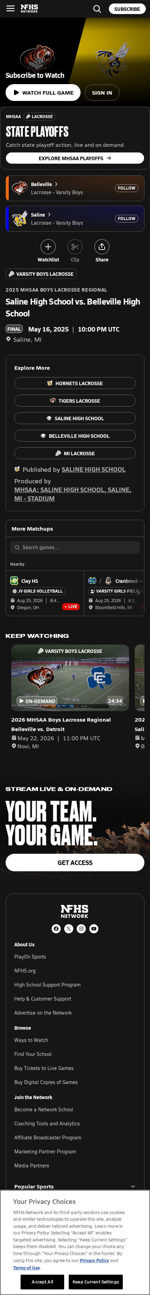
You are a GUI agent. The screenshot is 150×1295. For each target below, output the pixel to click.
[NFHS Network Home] (29, 9)
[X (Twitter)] (68, 928)
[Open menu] (10, 8)
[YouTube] (93, 928)
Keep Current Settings (96, 1282)
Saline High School (94, 469)
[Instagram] (81, 928)
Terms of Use (26, 1267)
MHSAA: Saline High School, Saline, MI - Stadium (73, 494)
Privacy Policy (94, 1260)
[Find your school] (97, 8)
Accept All (42, 1282)
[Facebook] (56, 928)
